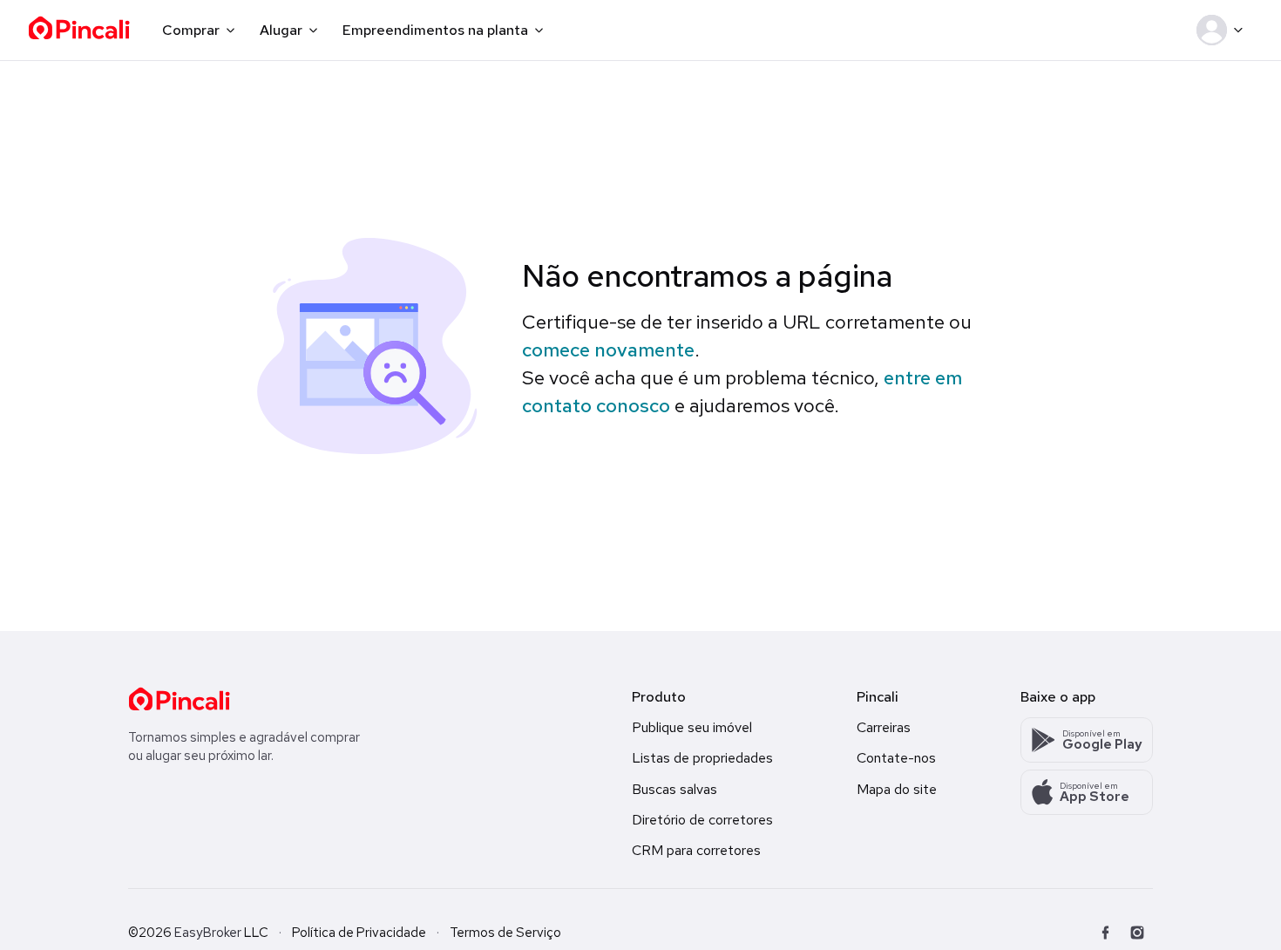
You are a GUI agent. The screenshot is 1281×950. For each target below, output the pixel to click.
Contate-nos (896, 758)
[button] (1223, 30)
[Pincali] (179, 699)
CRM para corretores (696, 850)
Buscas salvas (674, 789)
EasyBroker (207, 932)
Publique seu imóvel (692, 727)
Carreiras (884, 727)
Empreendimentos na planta (435, 30)
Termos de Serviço (505, 932)
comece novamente (608, 350)
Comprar (191, 30)
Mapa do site (897, 789)
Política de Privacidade (359, 932)
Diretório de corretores (702, 820)
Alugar (281, 30)
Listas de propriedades (702, 758)
